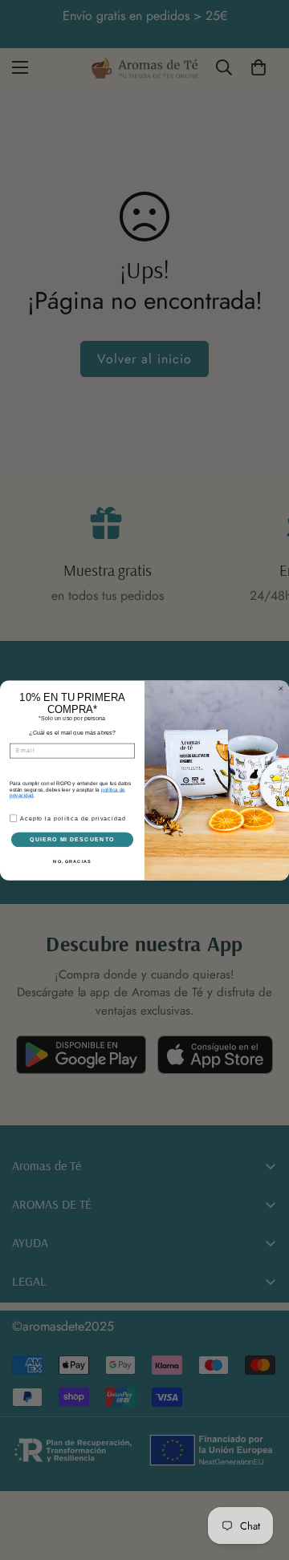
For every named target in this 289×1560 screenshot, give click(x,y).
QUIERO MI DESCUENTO (72, 846)
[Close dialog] (280, 680)
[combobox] (21, 765)
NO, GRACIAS (72, 868)
